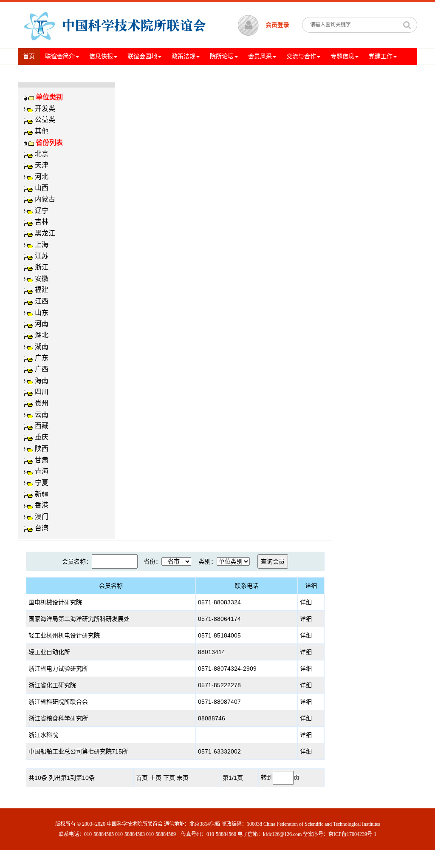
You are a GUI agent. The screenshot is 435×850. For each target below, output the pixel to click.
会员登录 (277, 25)
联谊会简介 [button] (60, 56)
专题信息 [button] (342, 56)
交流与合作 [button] (301, 56)
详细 (306, 602)
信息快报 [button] (101, 56)
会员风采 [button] (260, 56)
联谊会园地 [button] (142, 56)
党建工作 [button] (381, 56)
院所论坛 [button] (222, 56)
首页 (31, 56)
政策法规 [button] (183, 56)
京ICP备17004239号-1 (352, 834)
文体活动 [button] (35, 73)
